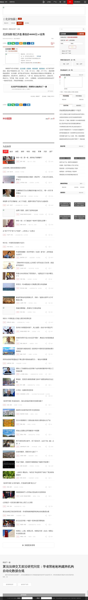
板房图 (69, 92)
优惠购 (29, 68)
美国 (21, 466)
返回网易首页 (9, 584)
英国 (25, 455)
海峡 (26, 288)
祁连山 (21, 434)
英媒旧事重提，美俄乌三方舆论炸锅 (28, 308)
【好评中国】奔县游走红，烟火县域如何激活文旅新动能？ (23, 401)
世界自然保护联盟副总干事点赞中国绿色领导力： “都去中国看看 (25, 359)
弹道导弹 (22, 414)
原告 (26, 182)
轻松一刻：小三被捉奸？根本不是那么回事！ (31, 221)
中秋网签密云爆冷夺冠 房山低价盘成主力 (70, 126)
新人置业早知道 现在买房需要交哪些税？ (70, 123)
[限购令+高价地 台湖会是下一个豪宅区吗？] (79, 208)
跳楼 (21, 224)
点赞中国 (9, 363)
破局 (11, 487)
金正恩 (21, 496)
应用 (6, 2)
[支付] (60, 2)
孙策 (24, 161)
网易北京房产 (12, 29)
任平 (8, 205)
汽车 (25, 536)
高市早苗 (22, 257)
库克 (21, 312)
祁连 (25, 434)
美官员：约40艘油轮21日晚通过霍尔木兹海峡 (31, 284)
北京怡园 (8, 49)
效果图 (65, 88)
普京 (24, 312)
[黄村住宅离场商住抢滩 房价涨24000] (65, 208)
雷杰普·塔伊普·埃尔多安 (25, 214)
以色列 (21, 455)
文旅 (8, 405)
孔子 (26, 257)
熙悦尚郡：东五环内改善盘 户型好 (68, 168)
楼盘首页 (6, 23)
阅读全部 (81, 75)
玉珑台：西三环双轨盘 (80, 158)
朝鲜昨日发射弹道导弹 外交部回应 (28, 410)
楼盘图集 (65, 75)
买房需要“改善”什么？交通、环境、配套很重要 (72, 136)
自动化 (12, 515)
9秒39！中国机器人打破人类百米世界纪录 (17, 318)
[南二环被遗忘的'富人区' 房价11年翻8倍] (79, 195)
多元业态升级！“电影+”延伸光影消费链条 (30, 521)
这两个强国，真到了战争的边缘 (27, 210)
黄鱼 (21, 424)
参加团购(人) (37, 62)
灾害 (12, 234)
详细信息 (13, 23)
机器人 (13, 322)
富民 (21, 478)
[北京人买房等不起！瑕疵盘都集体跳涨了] (65, 195)
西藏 (24, 385)
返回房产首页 (24, 584)
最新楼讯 (20, 23)
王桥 (11, 506)
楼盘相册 (35, 68)
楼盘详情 (23, 62)
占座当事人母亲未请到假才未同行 (14, 168)
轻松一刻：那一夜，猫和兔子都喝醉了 (29, 157)
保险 (21, 343)
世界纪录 (9, 322)
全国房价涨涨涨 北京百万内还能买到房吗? (70, 117)
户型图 (65, 92)
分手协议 (22, 182)
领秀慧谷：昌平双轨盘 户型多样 (68, 171)
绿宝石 (24, 478)
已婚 (25, 196)
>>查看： (61, 92)
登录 (70, 2)
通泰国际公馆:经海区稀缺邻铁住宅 (68, 174)
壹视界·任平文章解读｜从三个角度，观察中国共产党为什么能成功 (25, 201)
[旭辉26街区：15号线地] (65, 150)
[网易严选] (55, 2)
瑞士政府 (25, 466)
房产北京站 (50, 91)
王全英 (21, 268)
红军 (25, 268)
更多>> (81, 183)
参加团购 (27, 23)
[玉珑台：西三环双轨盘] (79, 150)
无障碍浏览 (12, 2)
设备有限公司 (23, 446)
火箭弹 (21, 303)
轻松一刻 (30, 161)
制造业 (11, 246)
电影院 (21, 524)
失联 (8, 506)
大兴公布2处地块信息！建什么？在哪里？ (21, 89)
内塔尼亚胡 (22, 394)
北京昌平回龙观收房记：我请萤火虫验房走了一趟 (29, 87)
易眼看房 (62, 192)
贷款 (28, 446)
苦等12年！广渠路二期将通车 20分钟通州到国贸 (72, 120)
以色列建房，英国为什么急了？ (27, 452)
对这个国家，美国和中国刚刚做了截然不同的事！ (33, 462)
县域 (11, 405)
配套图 (76, 92)
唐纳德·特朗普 (23, 331)
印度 (21, 279)
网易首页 (2, 2)
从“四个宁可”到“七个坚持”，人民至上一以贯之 (19, 231)
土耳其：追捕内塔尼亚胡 (24, 390)
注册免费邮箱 (77, 2)
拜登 (28, 331)
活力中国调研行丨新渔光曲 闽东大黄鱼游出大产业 (33, 420)
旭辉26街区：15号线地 (65, 158)
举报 (52, 38)
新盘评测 (62, 146)
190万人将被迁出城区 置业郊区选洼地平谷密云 (71, 114)
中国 (8, 246)
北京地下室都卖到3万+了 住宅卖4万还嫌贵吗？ (72, 129)
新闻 (18, 161)
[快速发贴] (52, 43)
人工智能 (22, 374)
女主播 (21, 196)
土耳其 (27, 394)
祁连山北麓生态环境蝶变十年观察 (27, 431)
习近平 (11, 205)
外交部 (26, 414)
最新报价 (42, 68)
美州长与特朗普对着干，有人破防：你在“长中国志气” (34, 327)
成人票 (11, 171)
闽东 (24, 424)
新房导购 (66, 105)
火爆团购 (81, 34)
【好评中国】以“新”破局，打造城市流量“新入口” (19, 483)
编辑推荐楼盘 (64, 183)
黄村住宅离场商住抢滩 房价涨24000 (65, 217)
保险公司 (25, 343)
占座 (8, 171)
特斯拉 (21, 536)
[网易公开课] (49, 2)
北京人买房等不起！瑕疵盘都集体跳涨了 (65, 204)
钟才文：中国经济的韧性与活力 (13, 243)
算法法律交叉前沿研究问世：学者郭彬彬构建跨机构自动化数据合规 (26, 511)
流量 (8, 487)
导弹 (25, 303)
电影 (25, 524)
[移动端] (44, 2)
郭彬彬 (8, 515)
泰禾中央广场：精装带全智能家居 (68, 162)
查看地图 (39, 56)
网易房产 (18, 38)
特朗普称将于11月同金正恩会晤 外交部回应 (31, 492)
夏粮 (21, 354)
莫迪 (24, 279)
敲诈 (21, 161)
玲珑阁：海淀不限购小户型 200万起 (68, 165)
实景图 (72, 92)
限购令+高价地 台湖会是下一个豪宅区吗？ (80, 217)
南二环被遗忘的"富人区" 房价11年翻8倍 (80, 204)
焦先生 (24, 224)
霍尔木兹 (22, 288)
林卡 (21, 385)
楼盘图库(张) (29, 62)
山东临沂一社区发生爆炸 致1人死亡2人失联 (18, 502)
